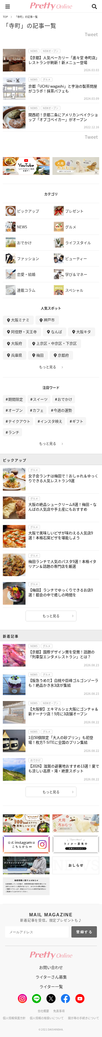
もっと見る (47, 367)
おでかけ (65, 399)
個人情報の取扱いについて (47, 1018)
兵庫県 (16, 355)
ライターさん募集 (51, 977)
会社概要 (43, 1011)
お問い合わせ (51, 967)
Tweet (91, 35)
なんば (56, 331)
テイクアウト (19, 421)
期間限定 (15, 399)
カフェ (38, 410)
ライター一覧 (51, 986)
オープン (15, 410)
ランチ (13, 432)
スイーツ (40, 399)
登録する (84, 932)
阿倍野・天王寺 (24, 331)
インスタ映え (51, 421)
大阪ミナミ (20, 319)
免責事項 (59, 1011)
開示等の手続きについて (83, 1018)
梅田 (40, 355)
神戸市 (49, 319)
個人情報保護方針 (14, 1018)
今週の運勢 (63, 410)
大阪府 (16, 343)
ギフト (77, 421)
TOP (5, 17)
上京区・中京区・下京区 (56, 343)
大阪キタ (83, 331)
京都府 (63, 355)
